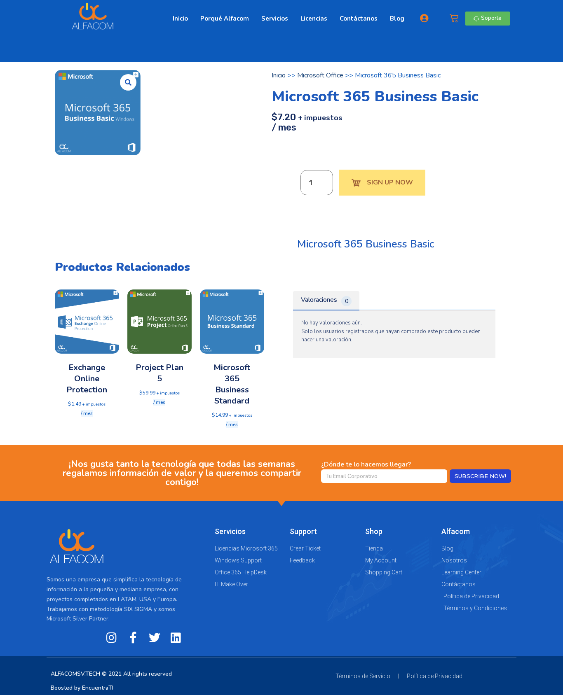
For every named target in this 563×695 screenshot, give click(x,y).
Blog (397, 18)
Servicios (274, 18)
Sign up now (390, 182)
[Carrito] (454, 18)
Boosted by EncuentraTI (82, 688)
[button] (487, 18)
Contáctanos (359, 18)
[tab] (326, 300)
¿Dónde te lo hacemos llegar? (366, 464)
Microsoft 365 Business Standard (231, 384)
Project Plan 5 (159, 373)
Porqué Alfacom (224, 18)
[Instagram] (111, 638)
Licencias (313, 18)
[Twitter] (154, 638)
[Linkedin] (176, 638)
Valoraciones (324, 300)
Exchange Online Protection (86, 378)
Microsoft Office (320, 75)
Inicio (180, 18)
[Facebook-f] (133, 638)
